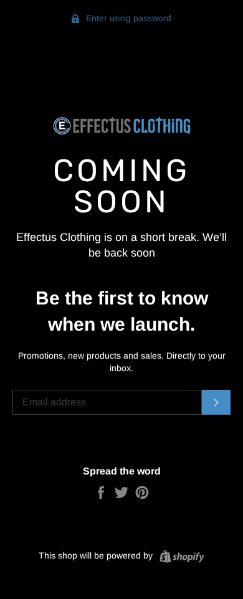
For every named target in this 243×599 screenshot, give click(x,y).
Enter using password (127, 18)
